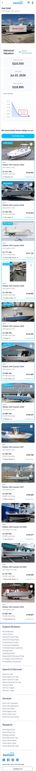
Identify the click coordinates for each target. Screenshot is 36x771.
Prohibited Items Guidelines (12, 648)
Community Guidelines (10, 645)
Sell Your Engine (8, 688)
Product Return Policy (10, 642)
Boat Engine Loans (9, 711)
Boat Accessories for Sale (11, 682)
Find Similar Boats (18, 136)
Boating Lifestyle (8, 735)
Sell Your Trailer (8, 690)
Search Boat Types (9, 743)
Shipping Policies (8, 653)
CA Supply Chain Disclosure (12, 659)
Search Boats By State (10, 746)
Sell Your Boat (7, 685)
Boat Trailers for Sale (10, 680)
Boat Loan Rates (8, 709)
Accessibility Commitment (11, 661)
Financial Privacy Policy (10, 640)
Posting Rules (7, 651)
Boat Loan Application (10, 706)
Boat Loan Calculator (10, 703)
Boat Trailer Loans (9, 714)
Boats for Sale (7, 674)
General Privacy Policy (10, 637)
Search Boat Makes (9, 740)
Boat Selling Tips (8, 732)
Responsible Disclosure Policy (13, 656)
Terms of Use (7, 634)
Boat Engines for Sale (10, 677)
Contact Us (17, 769)
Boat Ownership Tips (10, 738)
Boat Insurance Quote (10, 717)
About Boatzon (8, 631)
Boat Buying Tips (8, 729)
